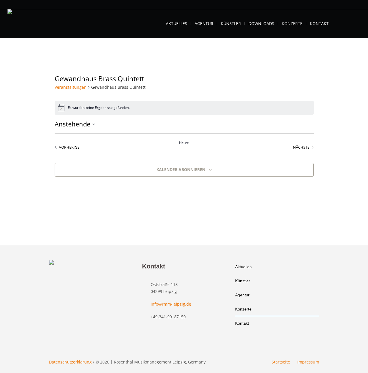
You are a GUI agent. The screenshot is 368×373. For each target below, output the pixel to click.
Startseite (281, 362)
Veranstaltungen (71, 87)
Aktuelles (243, 266)
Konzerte (243, 309)
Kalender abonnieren (180, 169)
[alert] (184, 108)
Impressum (308, 362)
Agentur (242, 295)
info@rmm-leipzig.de (171, 304)
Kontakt (242, 323)
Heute (184, 143)
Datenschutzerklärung (70, 362)
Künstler (242, 281)
